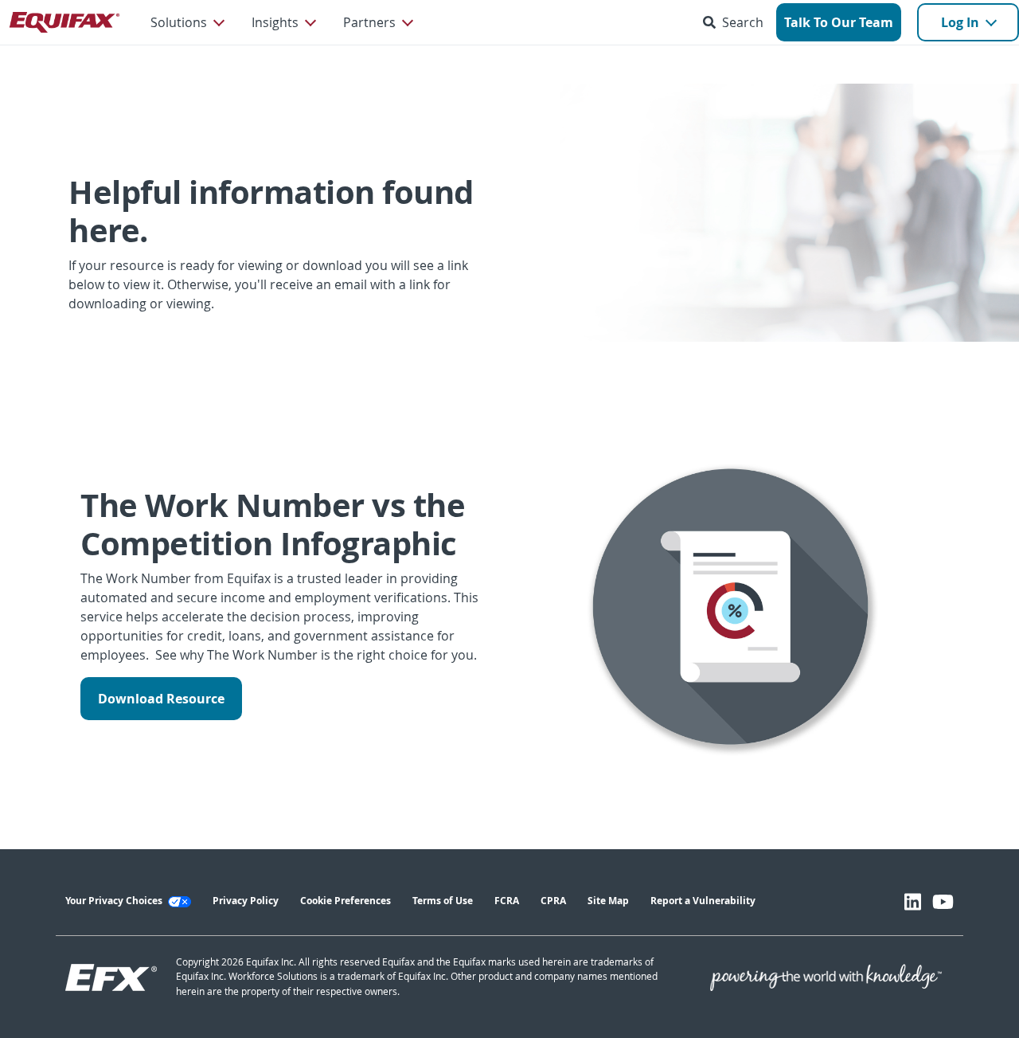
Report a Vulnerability (702, 900)
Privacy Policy (246, 900)
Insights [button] (275, 22)
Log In (960, 22)
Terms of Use (442, 900)
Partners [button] (369, 22)
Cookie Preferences (345, 900)
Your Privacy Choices (115, 900)
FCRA (506, 900)
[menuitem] (186, 22)
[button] (736, 22)
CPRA (553, 900)
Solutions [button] (178, 22)
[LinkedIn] (912, 902)
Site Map (608, 900)
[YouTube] (943, 902)
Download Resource (161, 698)
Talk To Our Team (838, 22)
